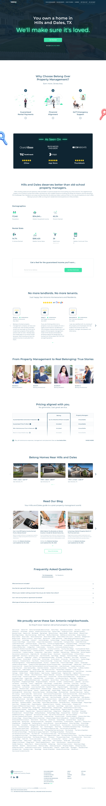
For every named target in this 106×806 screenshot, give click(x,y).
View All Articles (53, 551)
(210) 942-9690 (55, 45)
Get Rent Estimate (73, 270)
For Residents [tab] (59, 575)
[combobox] (43, 270)
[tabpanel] (53, 592)
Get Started (53, 40)
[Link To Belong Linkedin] (14, 777)
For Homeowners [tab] (48, 575)
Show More (90, 440)
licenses (36, 788)
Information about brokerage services (24, 791)
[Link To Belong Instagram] (17, 777)
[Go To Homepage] (13, 2)
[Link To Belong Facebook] (12, 777)
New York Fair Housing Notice (19, 789)
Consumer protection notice (44, 791)
